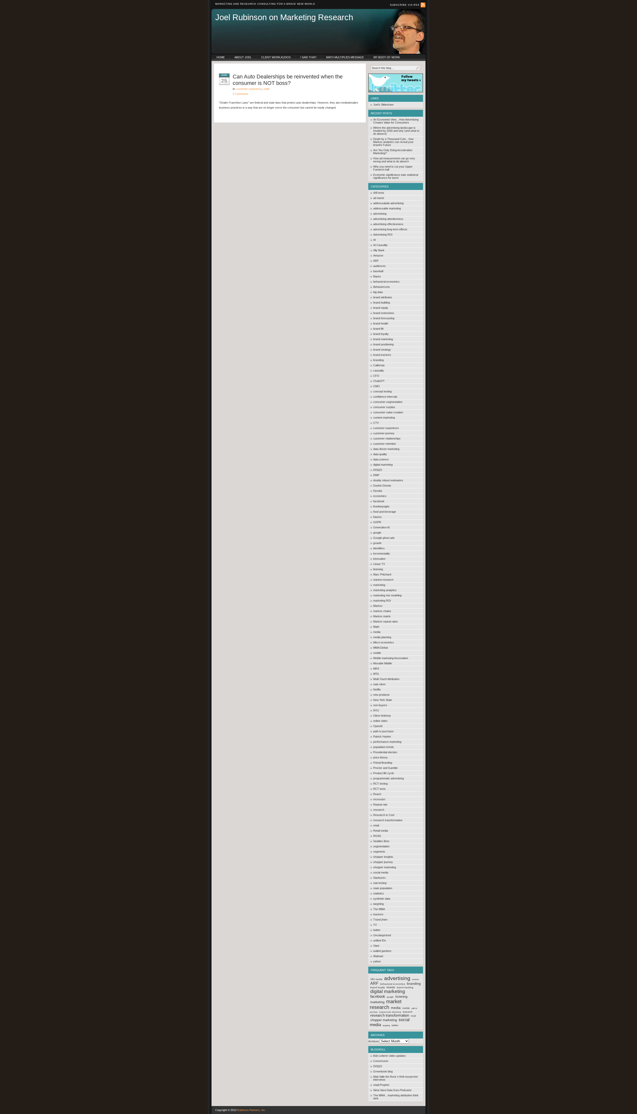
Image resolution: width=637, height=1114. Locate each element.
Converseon (380, 1060)
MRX (376, 668)
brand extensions (383, 312)
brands (391, 987)
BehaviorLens (381, 286)
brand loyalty (381, 333)
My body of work (386, 57)
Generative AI (381, 527)
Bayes (377, 276)
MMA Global (380, 647)
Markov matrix (382, 616)
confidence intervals (385, 396)
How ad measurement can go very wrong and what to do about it (394, 160)
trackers (378, 914)
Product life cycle (383, 773)
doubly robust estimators (388, 480)
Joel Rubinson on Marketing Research (284, 17)
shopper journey (383, 862)
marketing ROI (382, 600)
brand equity (380, 307)
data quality (380, 454)
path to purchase (383, 731)
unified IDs (379, 940)
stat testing (379, 882)
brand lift (378, 328)
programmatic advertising (388, 778)
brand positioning (383, 344)
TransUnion (380, 919)
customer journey (383, 433)
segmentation (381, 846)
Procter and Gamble (385, 767)
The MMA (379, 909)
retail (376, 825)
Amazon (378, 255)
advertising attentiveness (388, 218)
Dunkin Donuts (382, 485)
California (378, 365)
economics (379, 496)
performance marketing (387, 741)
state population (382, 888)
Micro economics (383, 642)
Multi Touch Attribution (386, 679)
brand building (381, 302)
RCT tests (379, 788)
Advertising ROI (382, 234)
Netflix (377, 689)
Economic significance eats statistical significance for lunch (395, 176)
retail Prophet (381, 1084)
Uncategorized (382, 935)
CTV (376, 422)
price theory (380, 757)
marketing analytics (385, 590)
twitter (376, 929)
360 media (376, 979)
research (378, 809)
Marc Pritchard (382, 574)
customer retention (384, 443)
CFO (376, 375)
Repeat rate (380, 804)
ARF (376, 260)
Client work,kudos (276, 57)
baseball (378, 271)
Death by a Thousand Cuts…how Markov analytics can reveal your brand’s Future (393, 141)
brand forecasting (383, 318)
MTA (376, 673)
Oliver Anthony (382, 715)
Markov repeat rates (385, 621)
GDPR (377, 522)
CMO (376, 386)
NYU (376, 710)
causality (378, 370)
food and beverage (384, 511)
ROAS (377, 835)
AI (374, 239)
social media (380, 872)
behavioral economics (386, 281)
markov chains (382, 611)
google (377, 532)
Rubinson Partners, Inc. (251, 1110)
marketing (379, 584)
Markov (377, 605)
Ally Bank (378, 250)
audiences (379, 265)
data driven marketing (386, 448)
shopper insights (383, 856)
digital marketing (383, 464)
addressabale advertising (388, 203)
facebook (378, 501)
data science (381, 459)
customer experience (386, 428)
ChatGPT (379, 380)
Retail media (380, 830)
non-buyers (380, 705)
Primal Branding (382, 762)
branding (378, 360)
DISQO (377, 469)
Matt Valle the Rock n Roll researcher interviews (395, 1078)
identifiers (379, 548)
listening (378, 569)
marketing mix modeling (387, 595)
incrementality (381, 553)
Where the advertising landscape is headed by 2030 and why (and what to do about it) (396, 130)
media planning (382, 637)
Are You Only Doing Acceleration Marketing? (392, 152)
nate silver (379, 684)
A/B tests (378, 192)
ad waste (378, 197)
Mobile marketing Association (390, 658)
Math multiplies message (345, 57)
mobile (377, 652)
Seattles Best (381, 841)
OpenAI (377, 726)
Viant (376, 945)
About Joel (243, 57)
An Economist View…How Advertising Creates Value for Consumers (396, 121)
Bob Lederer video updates (389, 1055)
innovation (379, 558)
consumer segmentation (387, 401)
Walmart (378, 956)
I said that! (308, 57)
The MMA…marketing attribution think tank (396, 1097)
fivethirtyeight (381, 506)
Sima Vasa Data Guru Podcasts (392, 1090)
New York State (382, 699)
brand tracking (405, 987)
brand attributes (382, 297)
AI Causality (380, 245)
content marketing (384, 417)
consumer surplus (384, 407)
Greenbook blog (383, 1071)
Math (376, 626)
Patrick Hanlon (382, 736)
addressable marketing (387, 208)
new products (381, 694)
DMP (376, 475)
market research (383, 579)
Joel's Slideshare (383, 104)
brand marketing (383, 339)
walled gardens (382, 950)
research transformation (387, 820)
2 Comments (240, 93)
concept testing (382, 391)
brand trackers (382, 354)
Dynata (377, 490)
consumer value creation (388, 412)
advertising (379, 213)
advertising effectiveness (388, 224)
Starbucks (379, 877)
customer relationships (387, 438)
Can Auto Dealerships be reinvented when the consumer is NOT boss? (288, 79)
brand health (380, 323)
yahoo (377, 961)
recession (379, 799)
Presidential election (385, 752)
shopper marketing (384, 867)
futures (377, 516)
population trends (383, 746)
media (376, 631)
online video (380, 720)
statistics (378, 893)
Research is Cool (383, 814)
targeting (378, 903)
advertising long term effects (390, 229)
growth (377, 543)
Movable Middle (382, 663)
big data (378, 292)
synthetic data (381, 898)
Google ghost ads (384, 537)
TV (375, 924)
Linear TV (379, 563)
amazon (415, 979)
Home (220, 57)
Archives (373, 1041)
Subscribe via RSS (405, 4)
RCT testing (380, 783)
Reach (377, 794)
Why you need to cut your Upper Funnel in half (393, 168)
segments (379, 851)
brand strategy (382, 349)
